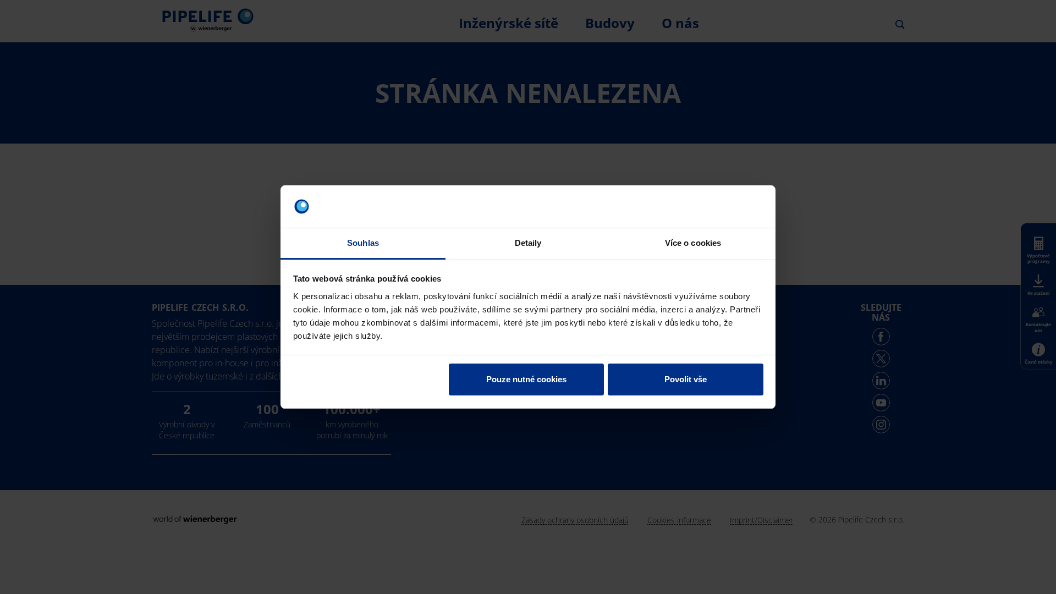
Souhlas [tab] (363, 243)
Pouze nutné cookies (526, 379)
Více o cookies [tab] (693, 243)
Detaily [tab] (528, 243)
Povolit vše (685, 379)
